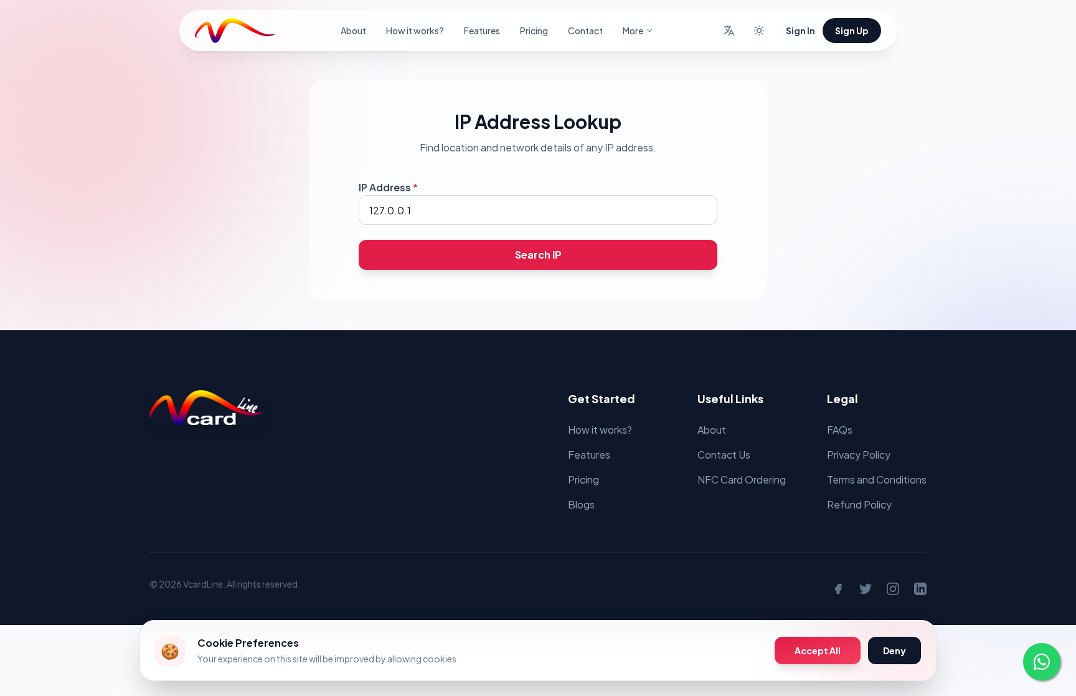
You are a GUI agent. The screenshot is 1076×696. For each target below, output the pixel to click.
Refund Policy (859, 504)
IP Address (388, 187)
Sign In (800, 30)
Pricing (534, 30)
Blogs (581, 504)
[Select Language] (729, 30)
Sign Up (852, 30)
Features (482, 30)
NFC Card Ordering (741, 479)
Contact (585, 30)
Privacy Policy (858, 454)
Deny (894, 650)
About (353, 30)
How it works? (415, 30)
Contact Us (723, 454)
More (633, 30)
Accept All (818, 650)
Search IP (538, 254)
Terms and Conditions (877, 479)
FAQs (839, 429)
